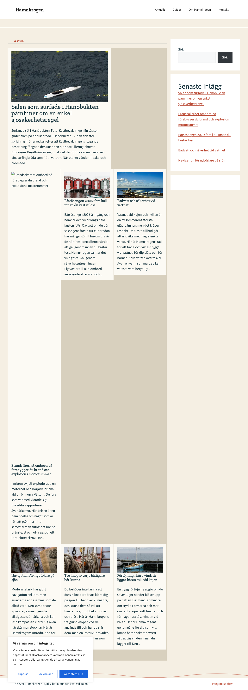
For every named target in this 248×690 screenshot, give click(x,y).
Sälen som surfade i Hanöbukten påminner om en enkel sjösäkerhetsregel (55, 113)
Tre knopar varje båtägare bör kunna (84, 577)
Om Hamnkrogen (200, 9)
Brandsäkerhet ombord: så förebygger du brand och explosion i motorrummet (31, 469)
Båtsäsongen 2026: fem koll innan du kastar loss (85, 203)
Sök (181, 49)
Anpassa (23, 673)
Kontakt (224, 9)
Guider (177, 9)
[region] (50, 659)
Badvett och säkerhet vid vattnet (136, 203)
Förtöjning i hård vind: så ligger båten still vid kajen (137, 577)
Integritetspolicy (222, 683)
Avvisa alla (46, 673)
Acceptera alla (73, 673)
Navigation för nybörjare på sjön (32, 577)
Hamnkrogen (30, 10)
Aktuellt (160, 9)
